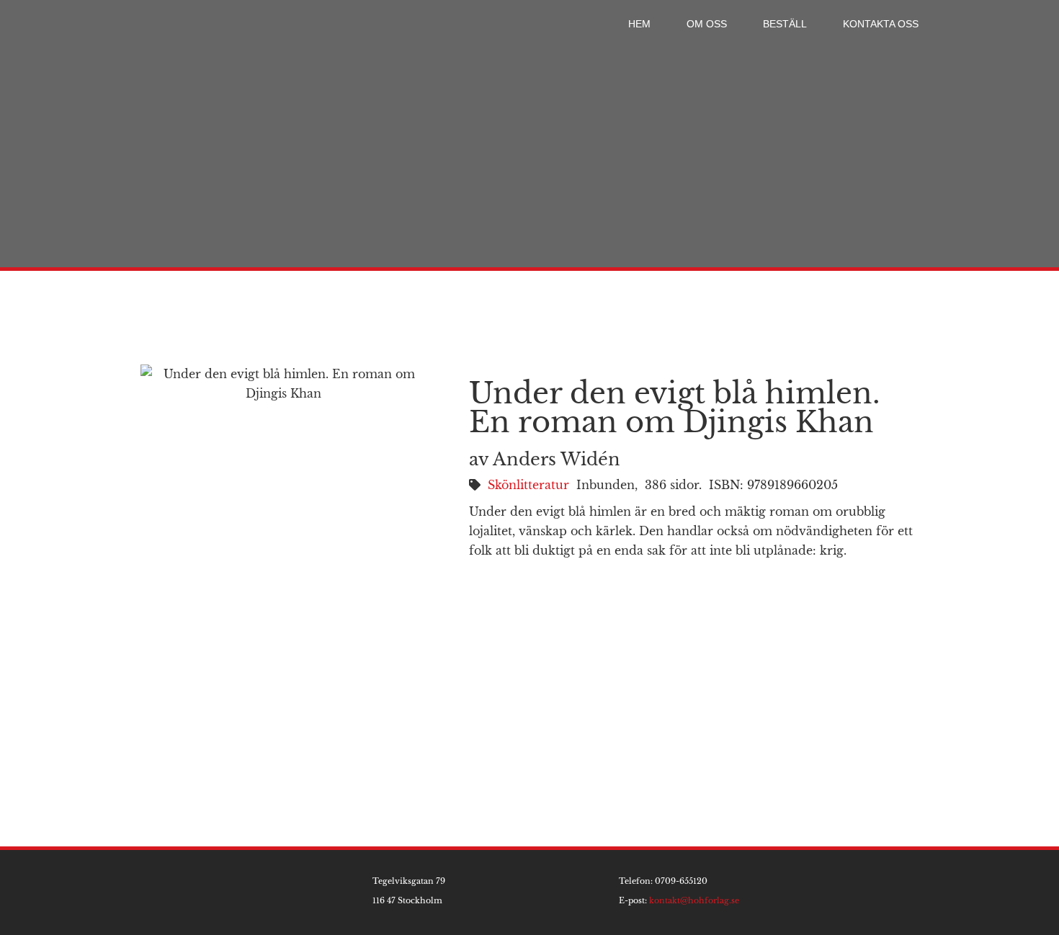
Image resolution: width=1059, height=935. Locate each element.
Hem (639, 24)
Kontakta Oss (881, 24)
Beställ (785, 24)
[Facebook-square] (924, 892)
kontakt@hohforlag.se (694, 900)
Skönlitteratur (528, 485)
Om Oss (707, 24)
